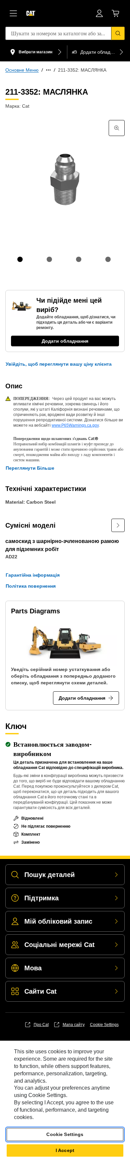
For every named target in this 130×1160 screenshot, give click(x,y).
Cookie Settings (104, 1024)
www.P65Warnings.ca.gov (75, 425)
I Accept (65, 1150)
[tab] (20, 259)
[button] (58, 364)
